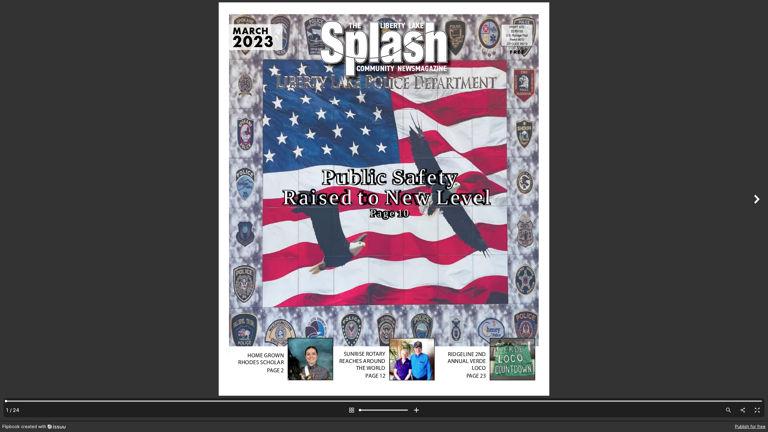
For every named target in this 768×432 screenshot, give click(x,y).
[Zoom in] (416, 410)
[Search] (728, 410)
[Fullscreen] (757, 410)
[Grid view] (352, 410)
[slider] (384, 410)
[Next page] (756, 210)
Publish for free (750, 426)
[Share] (743, 410)
